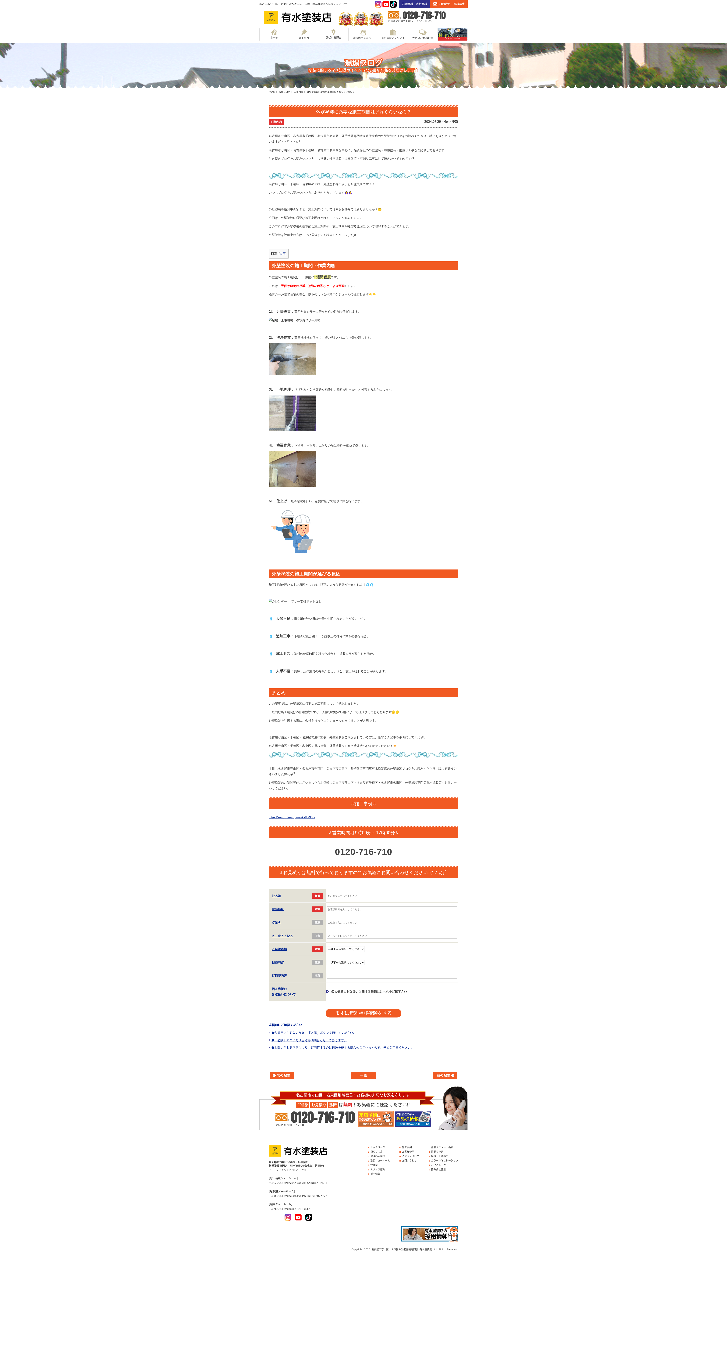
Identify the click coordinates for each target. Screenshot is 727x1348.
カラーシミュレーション (444, 1160)
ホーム (274, 37)
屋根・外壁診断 (439, 1156)
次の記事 (283, 1075)
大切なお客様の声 (422, 38)
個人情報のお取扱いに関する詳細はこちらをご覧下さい (369, 991)
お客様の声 (408, 1151)
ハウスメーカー (439, 1165)
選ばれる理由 (334, 37)
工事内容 (276, 121)
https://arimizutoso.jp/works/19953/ (292, 817)
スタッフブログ (410, 1156)
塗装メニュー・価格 (442, 1147)
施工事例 (304, 38)
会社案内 (375, 1165)
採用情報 (375, 1174)
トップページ (377, 1147)
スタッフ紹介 (377, 1169)
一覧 (363, 1075)
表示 (282, 253)
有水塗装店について (393, 38)
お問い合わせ (409, 1160)
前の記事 (443, 1075)
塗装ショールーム (380, 1160)
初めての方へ (377, 1151)
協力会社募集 (438, 1169)
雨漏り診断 (437, 1151)
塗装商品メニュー (363, 38)
